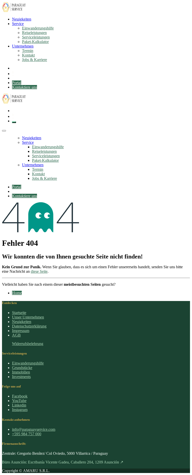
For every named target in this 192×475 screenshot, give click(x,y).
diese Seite (39, 271)
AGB (16, 335)
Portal (16, 82)
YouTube (19, 400)
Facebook (20, 396)
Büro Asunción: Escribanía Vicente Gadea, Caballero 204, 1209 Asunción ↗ (62, 462)
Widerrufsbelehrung (27, 344)
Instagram (20, 410)
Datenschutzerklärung (29, 326)
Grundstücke (22, 368)
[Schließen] (4, 131)
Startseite (19, 312)
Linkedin (19, 405)
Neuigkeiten (21, 322)
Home (17, 293)
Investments (21, 376)
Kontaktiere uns (24, 87)
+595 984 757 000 (26, 434)
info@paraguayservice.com (33, 429)
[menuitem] (21, 19)
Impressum (20, 330)
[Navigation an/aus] (14, 122)
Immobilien (21, 372)
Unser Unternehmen (28, 317)
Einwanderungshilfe (28, 363)
